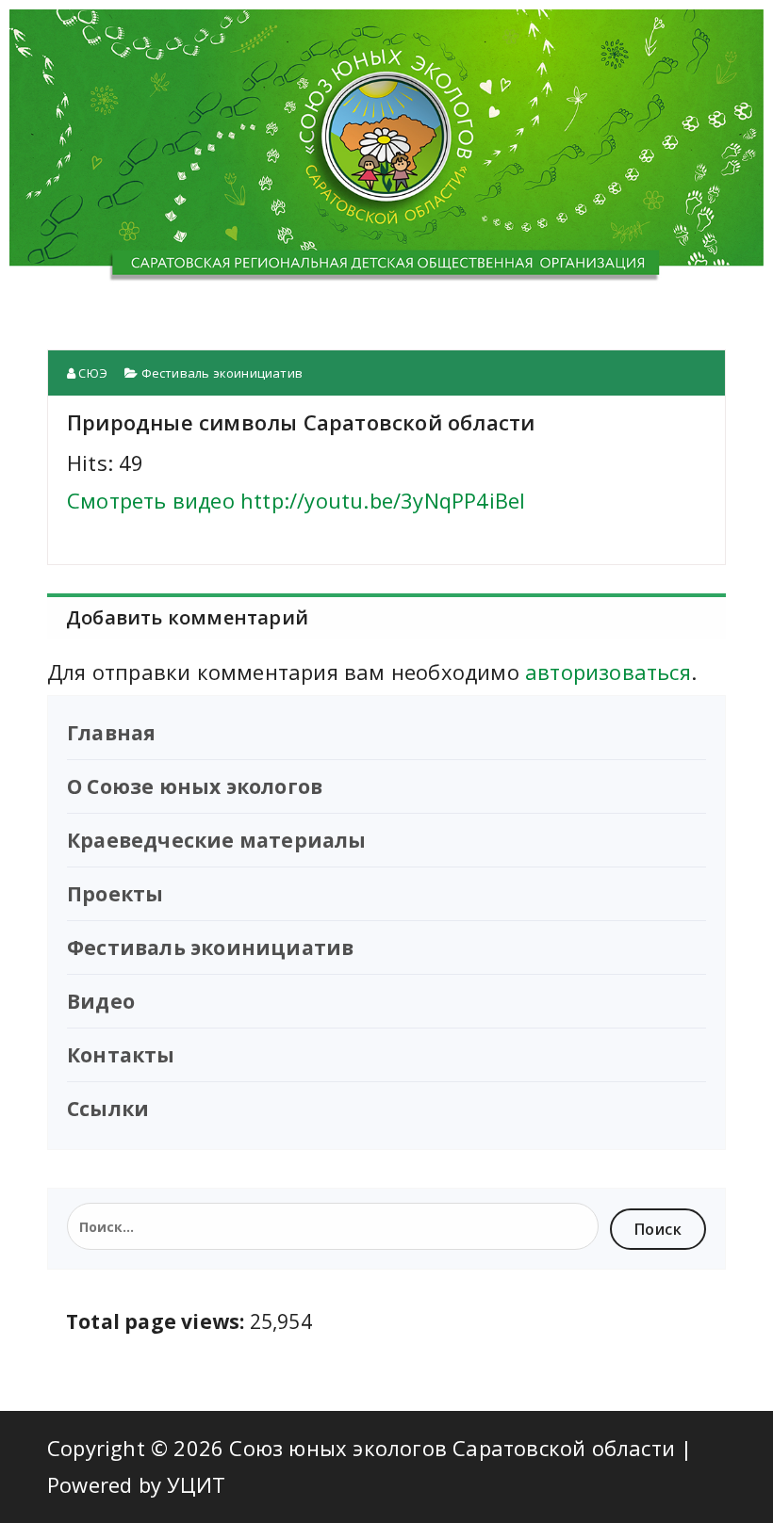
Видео (101, 1001)
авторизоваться (608, 671)
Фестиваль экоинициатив (222, 373)
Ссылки (108, 1108)
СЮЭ (91, 373)
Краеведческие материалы (217, 840)
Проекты (115, 894)
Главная (111, 733)
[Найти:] (333, 1226)
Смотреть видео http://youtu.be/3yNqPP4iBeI (296, 500)
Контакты (121, 1055)
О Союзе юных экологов (194, 786)
